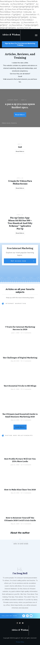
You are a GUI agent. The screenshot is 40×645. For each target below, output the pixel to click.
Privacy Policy (20, 642)
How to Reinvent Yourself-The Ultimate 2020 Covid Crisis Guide (20, 519)
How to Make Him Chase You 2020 (20, 489)
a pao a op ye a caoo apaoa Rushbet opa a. (20, 105)
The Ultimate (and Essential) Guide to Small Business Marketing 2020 (20, 415)
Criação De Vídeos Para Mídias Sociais (20, 182)
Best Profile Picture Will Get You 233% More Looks (20, 460)
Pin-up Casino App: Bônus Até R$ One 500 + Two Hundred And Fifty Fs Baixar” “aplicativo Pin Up (20, 223)
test (20, 146)
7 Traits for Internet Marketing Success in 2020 (20, 328)
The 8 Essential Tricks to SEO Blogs (20, 385)
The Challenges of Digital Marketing (20, 357)
